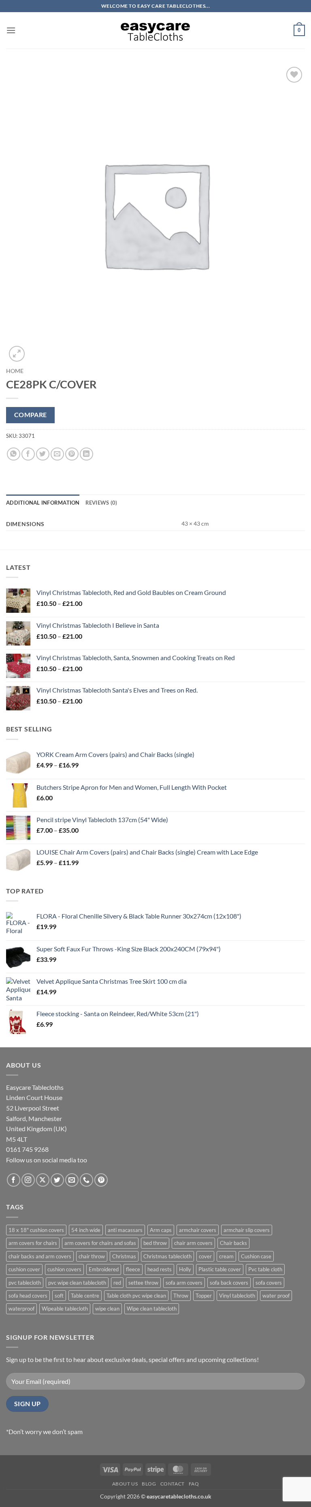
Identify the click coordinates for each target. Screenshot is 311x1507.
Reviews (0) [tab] (101, 502)
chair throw (92, 1256)
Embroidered (104, 1269)
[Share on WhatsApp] (13, 454)
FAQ (194, 1484)
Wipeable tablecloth (65, 1308)
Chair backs (233, 1243)
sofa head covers (28, 1295)
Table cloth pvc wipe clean (136, 1295)
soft (59, 1295)
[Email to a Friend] (57, 454)
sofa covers (269, 1282)
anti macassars (125, 1230)
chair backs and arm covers (40, 1256)
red (117, 1282)
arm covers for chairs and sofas (100, 1243)
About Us (125, 1484)
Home (14, 371)
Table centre (85, 1295)
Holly (185, 1269)
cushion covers (64, 1269)
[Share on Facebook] (28, 454)
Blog (149, 1484)
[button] (11, 30)
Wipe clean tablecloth (152, 1308)
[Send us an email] (72, 1180)
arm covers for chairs (33, 1243)
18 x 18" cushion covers (36, 1230)
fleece (133, 1269)
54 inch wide (85, 1230)
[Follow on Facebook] (13, 1180)
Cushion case (256, 1256)
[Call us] (86, 1180)
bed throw (155, 1243)
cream (226, 1256)
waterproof (21, 1308)
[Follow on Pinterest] (101, 1180)
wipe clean (107, 1308)
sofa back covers (229, 1282)
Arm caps (161, 1230)
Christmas (124, 1256)
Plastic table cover (219, 1269)
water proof (276, 1295)
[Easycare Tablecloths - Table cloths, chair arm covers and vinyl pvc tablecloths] (155, 30)
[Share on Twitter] (42, 454)
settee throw (143, 1282)
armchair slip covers (247, 1230)
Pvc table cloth (265, 1269)
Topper (204, 1295)
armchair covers (197, 1230)
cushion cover (24, 1269)
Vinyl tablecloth (237, 1295)
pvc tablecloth (25, 1282)
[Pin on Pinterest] (72, 454)
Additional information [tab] (43, 502)
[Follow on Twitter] (57, 1180)
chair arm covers (193, 1243)
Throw (180, 1295)
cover (205, 1256)
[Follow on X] (42, 1180)
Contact (172, 1484)
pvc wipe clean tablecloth (77, 1282)
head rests (159, 1269)
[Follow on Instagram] (28, 1180)
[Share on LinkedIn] (86, 454)
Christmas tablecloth (167, 1256)
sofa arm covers (184, 1282)
